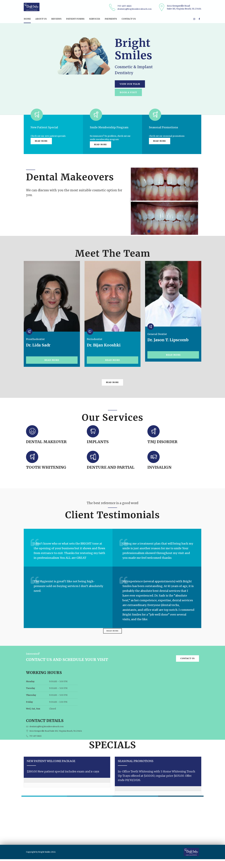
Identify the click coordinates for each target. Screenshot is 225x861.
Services (94, 18)
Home (27, 18)
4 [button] (167, 231)
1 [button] (148, 231)
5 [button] (173, 231)
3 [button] (161, 231)
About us (41, 18)
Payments (111, 18)
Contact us (129, 18)
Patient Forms (75, 18)
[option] (164, 201)
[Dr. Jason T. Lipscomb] (173, 294)
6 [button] (179, 231)
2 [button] (155, 231)
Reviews (56, 18)
